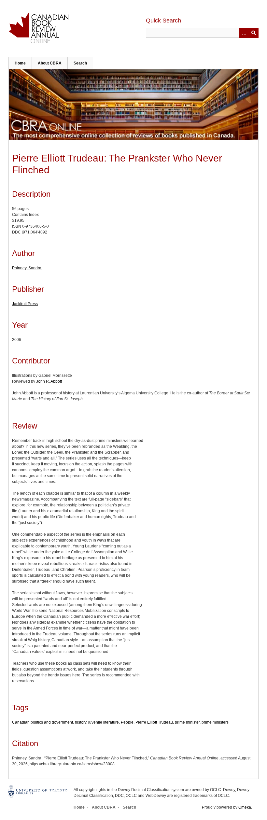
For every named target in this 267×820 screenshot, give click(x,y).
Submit (254, 33)
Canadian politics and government (42, 722)
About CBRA (50, 63)
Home (20, 63)
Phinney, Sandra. (27, 268)
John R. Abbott (49, 381)
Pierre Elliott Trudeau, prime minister (167, 722)
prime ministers (215, 722)
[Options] (244, 33)
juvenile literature (103, 722)
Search (80, 63)
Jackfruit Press (25, 304)
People (127, 722)
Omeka (244, 807)
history (80, 722)
